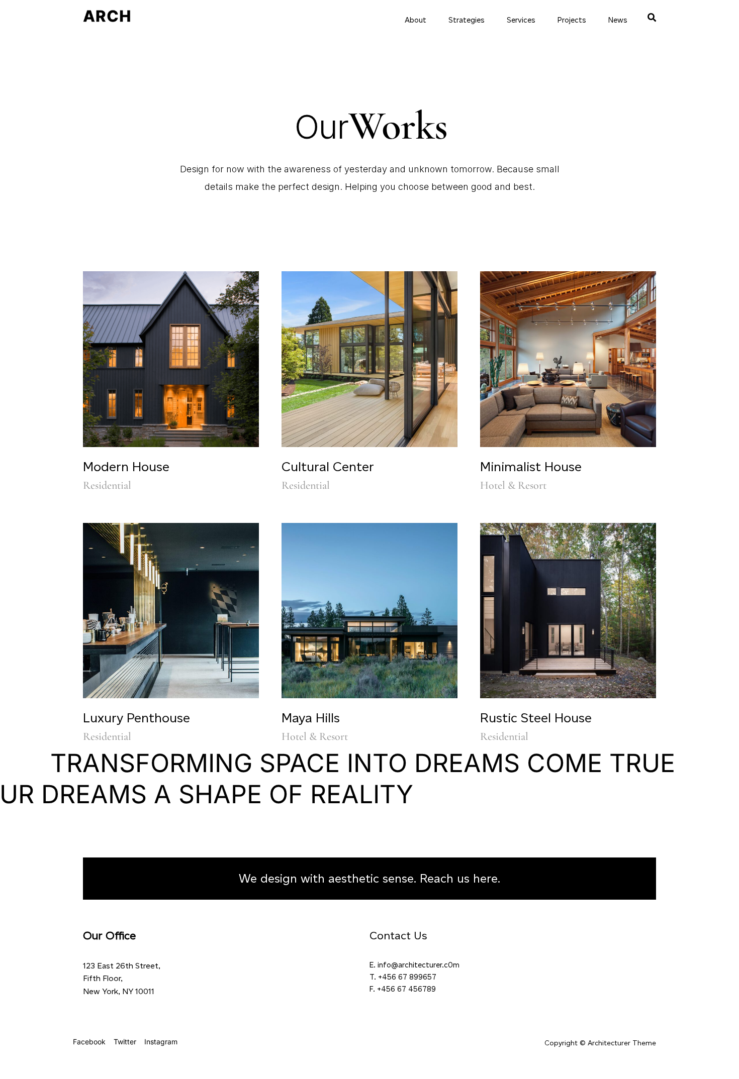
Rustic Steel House (536, 718)
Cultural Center (328, 467)
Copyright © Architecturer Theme (600, 1043)
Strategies (466, 20)
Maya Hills (311, 718)
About (415, 20)
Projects (572, 20)
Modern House (126, 467)
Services (521, 20)
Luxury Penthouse (136, 718)
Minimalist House (531, 467)
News (617, 20)
